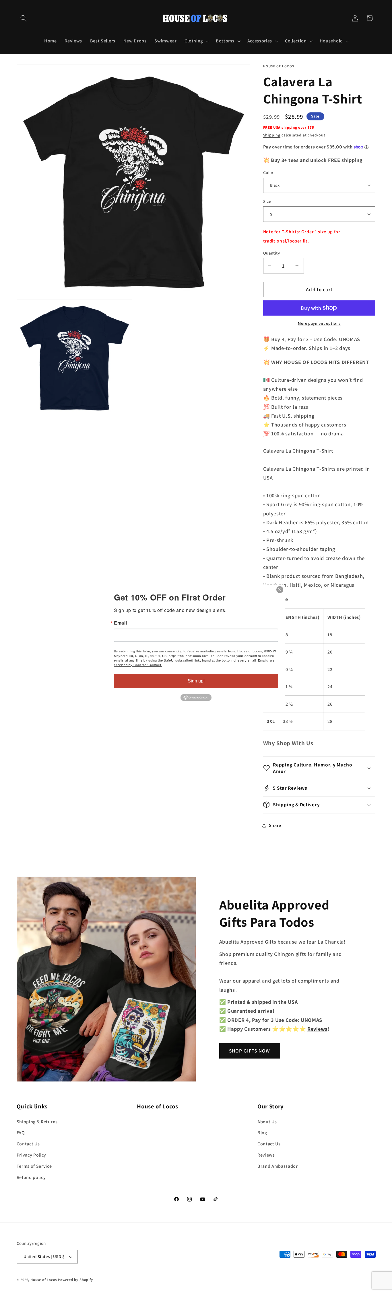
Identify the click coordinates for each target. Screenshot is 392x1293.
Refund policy (31, 1177)
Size (267, 201)
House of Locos (43, 1279)
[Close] (279, 589)
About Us (267, 1122)
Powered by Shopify (75, 1279)
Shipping (271, 135)
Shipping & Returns (37, 1122)
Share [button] (275, 825)
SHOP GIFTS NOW (249, 1050)
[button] (24, 18)
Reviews (266, 1155)
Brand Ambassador (277, 1166)
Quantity (271, 253)
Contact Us (28, 1144)
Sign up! (196, 680)
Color (268, 172)
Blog (262, 1133)
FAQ (21, 1133)
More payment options (319, 323)
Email (120, 623)
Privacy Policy (31, 1155)
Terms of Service (34, 1166)
